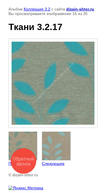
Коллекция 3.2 (37, 9)
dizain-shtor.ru (80, 9)
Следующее (53, 163)
